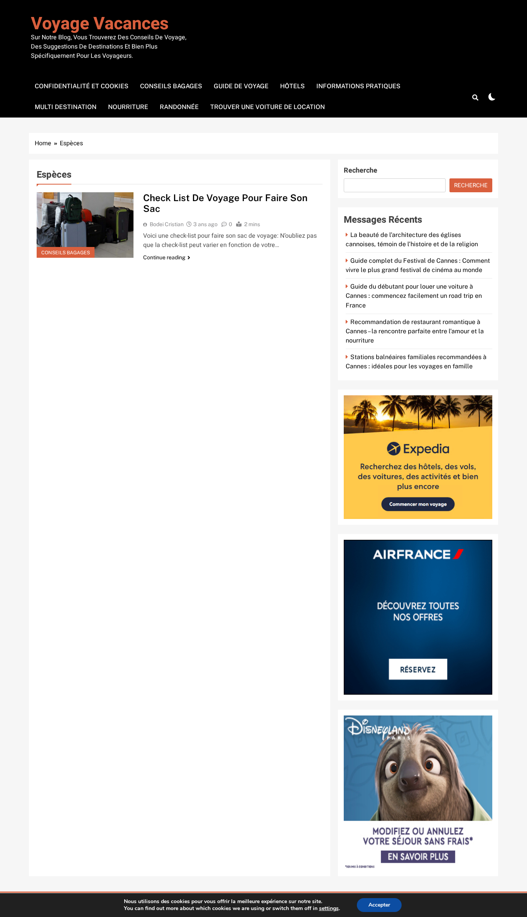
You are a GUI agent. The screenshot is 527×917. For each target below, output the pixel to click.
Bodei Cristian (167, 224)
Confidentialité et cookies (81, 86)
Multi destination (65, 107)
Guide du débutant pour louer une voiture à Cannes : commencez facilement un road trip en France (414, 296)
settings (329, 908)
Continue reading (164, 257)
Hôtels (292, 86)
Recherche (360, 170)
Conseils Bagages (171, 86)
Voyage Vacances (100, 24)
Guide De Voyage (241, 86)
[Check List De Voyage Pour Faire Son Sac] (85, 225)
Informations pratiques (358, 86)
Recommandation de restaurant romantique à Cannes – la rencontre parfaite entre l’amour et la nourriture (415, 331)
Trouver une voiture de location (267, 107)
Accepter (379, 905)
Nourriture (128, 107)
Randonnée (179, 107)
